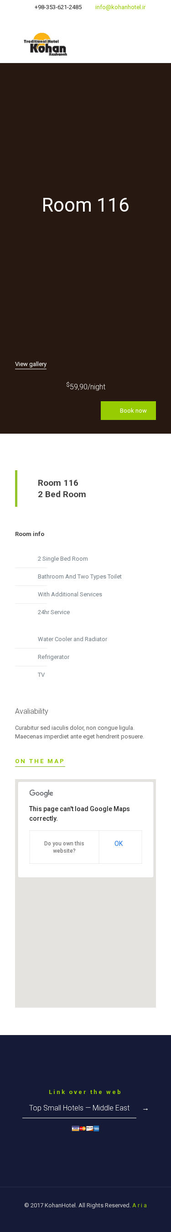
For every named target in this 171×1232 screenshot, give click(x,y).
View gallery (31, 364)
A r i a (139, 1205)
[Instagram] (79, 19)
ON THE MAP (40, 761)
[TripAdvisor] (91, 19)
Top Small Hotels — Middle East (79, 1108)
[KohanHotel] (85, 44)
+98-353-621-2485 (58, 7)
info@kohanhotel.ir (120, 7)
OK (118, 843)
